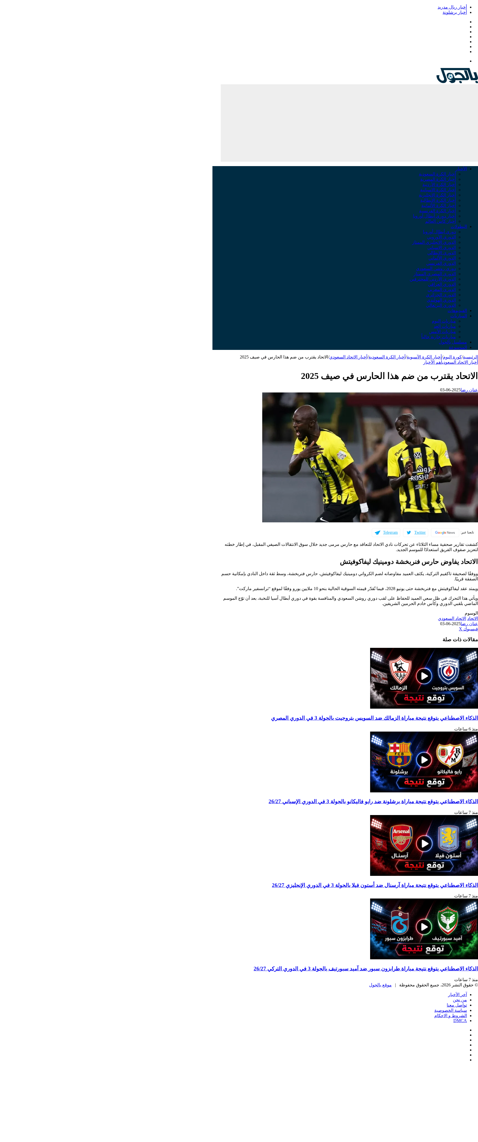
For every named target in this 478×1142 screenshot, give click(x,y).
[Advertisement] (349, 123)
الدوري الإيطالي (441, 252)
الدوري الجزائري (441, 294)
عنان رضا (469, 389)
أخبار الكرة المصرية (438, 179)
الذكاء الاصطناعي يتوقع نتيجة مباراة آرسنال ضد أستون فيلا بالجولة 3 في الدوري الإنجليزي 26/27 (375, 885)
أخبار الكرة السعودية (437, 174)
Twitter (420, 532)
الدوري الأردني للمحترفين (433, 279)
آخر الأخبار (457, 994)
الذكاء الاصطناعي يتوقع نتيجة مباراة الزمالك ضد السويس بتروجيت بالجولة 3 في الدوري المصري (374, 718)
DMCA (460, 1020)
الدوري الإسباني (441, 247)
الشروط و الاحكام (450, 1015)
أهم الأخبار (432, 362)
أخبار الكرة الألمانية (438, 205)
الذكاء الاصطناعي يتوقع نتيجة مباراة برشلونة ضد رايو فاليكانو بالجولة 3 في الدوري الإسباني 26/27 (373, 801)
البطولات (459, 226)
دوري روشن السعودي (436, 268)
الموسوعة (458, 347)
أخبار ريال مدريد (452, 7)
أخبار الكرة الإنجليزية (437, 195)
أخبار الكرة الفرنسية (437, 210)
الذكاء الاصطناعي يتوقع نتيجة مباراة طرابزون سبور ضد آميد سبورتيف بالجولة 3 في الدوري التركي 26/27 (366, 968)
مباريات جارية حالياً (438, 336)
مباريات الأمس (442, 331)
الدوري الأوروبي (441, 237)
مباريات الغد (445, 326)
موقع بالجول (380, 985)
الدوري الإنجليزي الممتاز (434, 242)
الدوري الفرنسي (441, 263)
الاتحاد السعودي (452, 618)
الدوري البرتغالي (441, 305)
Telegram (390, 532)
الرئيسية (470, 357)
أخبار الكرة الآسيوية (424, 357)
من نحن (460, 999)
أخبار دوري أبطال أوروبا (434, 216)
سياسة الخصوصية (450, 1010)
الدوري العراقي (442, 284)
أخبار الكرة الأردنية (439, 184)
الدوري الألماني (442, 258)
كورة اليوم (452, 357)
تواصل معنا (457, 1005)
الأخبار (461, 168)
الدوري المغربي (442, 289)
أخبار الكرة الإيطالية (438, 200)
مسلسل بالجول (453, 342)
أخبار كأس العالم (440, 221)
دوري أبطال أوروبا (439, 231)
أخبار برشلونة (455, 12)
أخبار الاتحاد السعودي (348, 357)
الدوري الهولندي (441, 300)
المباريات (458, 315)
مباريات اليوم (444, 321)
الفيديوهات (457, 310)
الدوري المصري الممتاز (435, 273)
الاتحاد (472, 618)
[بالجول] (457, 81)
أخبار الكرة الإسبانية (438, 189)
